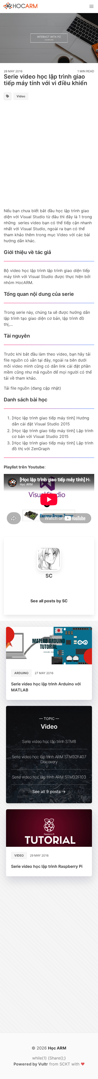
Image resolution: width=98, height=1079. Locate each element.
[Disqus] (49, 956)
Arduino (21, 673)
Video (21, 96)
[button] (91, 6)
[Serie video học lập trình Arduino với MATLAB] (49, 645)
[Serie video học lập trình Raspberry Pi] (49, 828)
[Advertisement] (49, 155)
